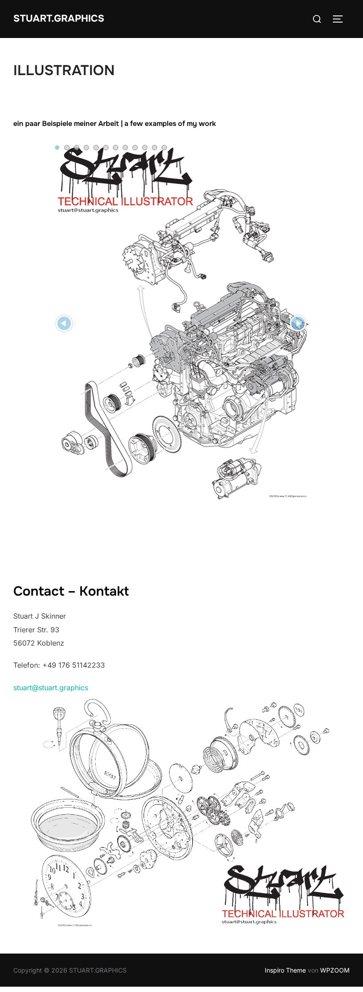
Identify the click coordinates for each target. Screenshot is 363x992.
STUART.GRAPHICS (58, 18)
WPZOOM (335, 970)
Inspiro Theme (285, 970)
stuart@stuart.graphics (50, 687)
